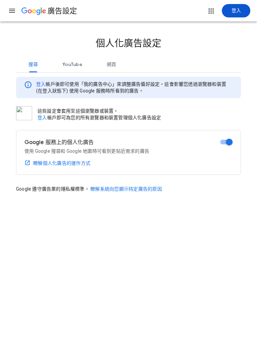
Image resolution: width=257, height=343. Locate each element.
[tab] (33, 64)
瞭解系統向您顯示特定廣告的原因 (126, 189)
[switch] (226, 142)
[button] (12, 11)
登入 (41, 84)
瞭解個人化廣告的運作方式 (61, 163)
